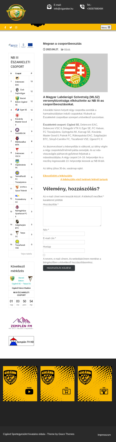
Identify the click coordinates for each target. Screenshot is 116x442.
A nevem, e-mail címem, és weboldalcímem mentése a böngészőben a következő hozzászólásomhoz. (72, 261)
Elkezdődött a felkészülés (57, 176)
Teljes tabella (26, 254)
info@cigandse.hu (63, 8)
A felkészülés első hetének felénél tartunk (84, 179)
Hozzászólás (50, 204)
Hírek (67, 49)
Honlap (47, 246)
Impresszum (104, 435)
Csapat (18, 73)
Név (46, 230)
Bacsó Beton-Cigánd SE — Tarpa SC (21, 281)
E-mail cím (49, 238)
